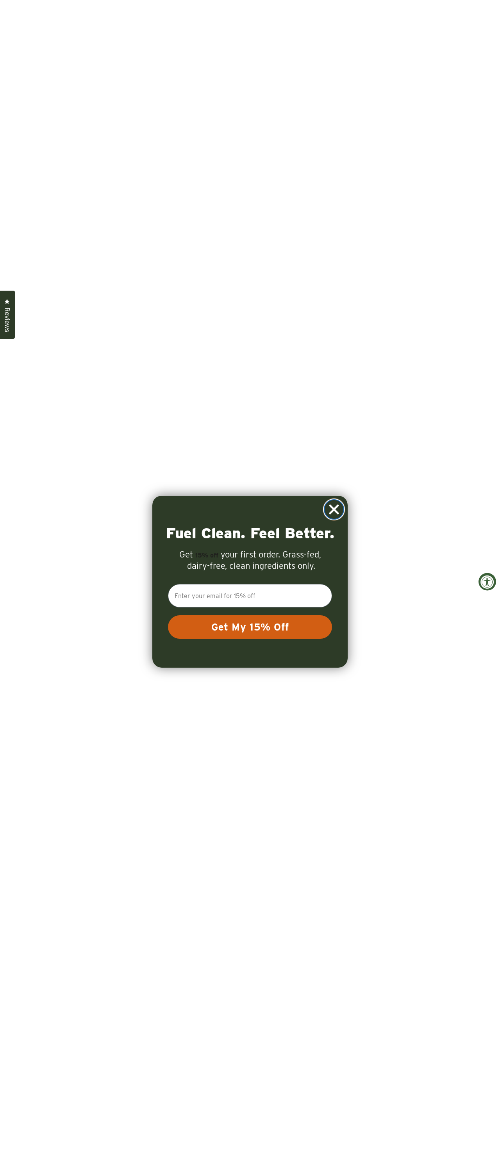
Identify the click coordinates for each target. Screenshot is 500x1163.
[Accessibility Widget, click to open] (487, 581)
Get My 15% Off (250, 627)
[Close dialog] (334, 509)
